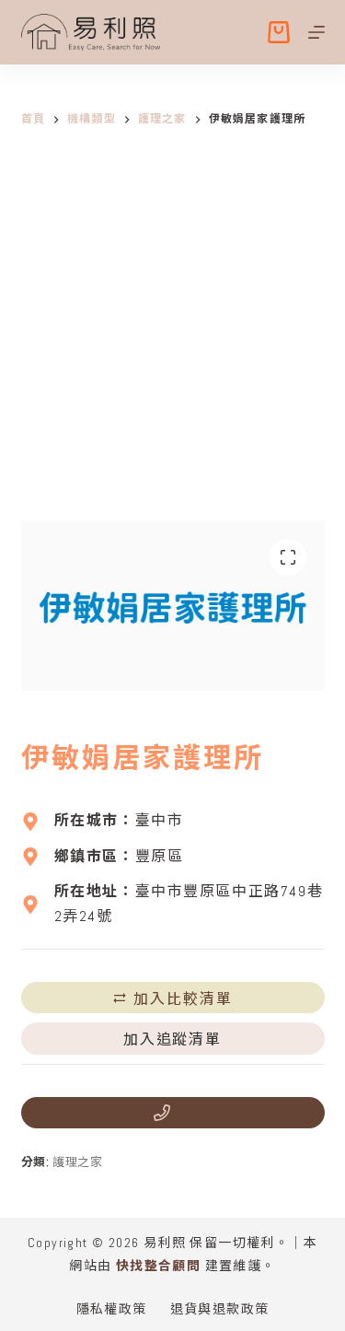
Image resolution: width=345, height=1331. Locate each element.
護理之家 (77, 1162)
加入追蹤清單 (173, 1038)
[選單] (316, 32)
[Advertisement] (172, 338)
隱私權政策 (111, 1309)
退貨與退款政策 (220, 1309)
